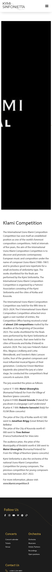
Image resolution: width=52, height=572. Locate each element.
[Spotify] (22, 515)
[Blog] (27, 515)
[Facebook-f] (5, 515)
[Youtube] (14, 515)
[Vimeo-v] (18, 515)
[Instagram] (9, 515)
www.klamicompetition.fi (16, 483)
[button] (47, 6)
